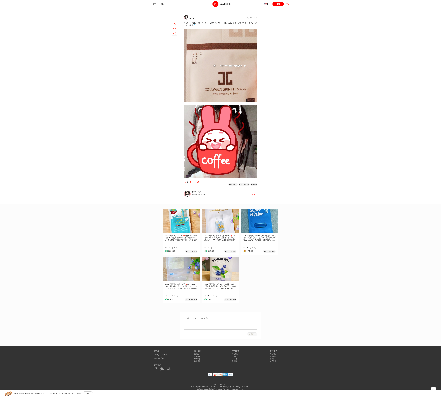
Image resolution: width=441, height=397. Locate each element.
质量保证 (273, 359)
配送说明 (235, 356)
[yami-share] (177, 248)
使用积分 (273, 356)
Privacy (222, 384)
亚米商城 (235, 361)
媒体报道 (197, 361)
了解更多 (78, 393)
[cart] (433, 389)
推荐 (154, 4)
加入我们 (197, 359)
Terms (216, 384)
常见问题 (273, 354)
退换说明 (235, 359)
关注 (253, 194)
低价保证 (273, 361)
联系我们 (197, 356)
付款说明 (235, 354)
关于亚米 (197, 354)
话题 (162, 4)
